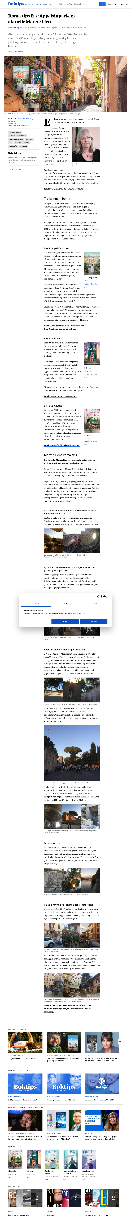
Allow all (94, 621)
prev (10, 1041)
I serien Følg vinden (90, 284)
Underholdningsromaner (17, 28)
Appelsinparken (78, 203)
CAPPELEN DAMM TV (41, 5)
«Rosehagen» (49, 144)
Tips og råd (13, 146)
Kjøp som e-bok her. (60, 329)
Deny (65, 621)
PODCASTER (29, 5)
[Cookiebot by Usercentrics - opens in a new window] (99, 596)
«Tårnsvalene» (50, 160)
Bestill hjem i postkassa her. (64, 325)
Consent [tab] (36, 603)
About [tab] (95, 603)
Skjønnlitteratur (15, 132)
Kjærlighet (29, 139)
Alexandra (48, 206)
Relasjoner (18, 143)
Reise (10, 143)
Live (51, 5)
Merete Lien (23, 146)
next (120, 1041)
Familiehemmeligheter (16, 139)
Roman (26, 143)
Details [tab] (65, 603)
